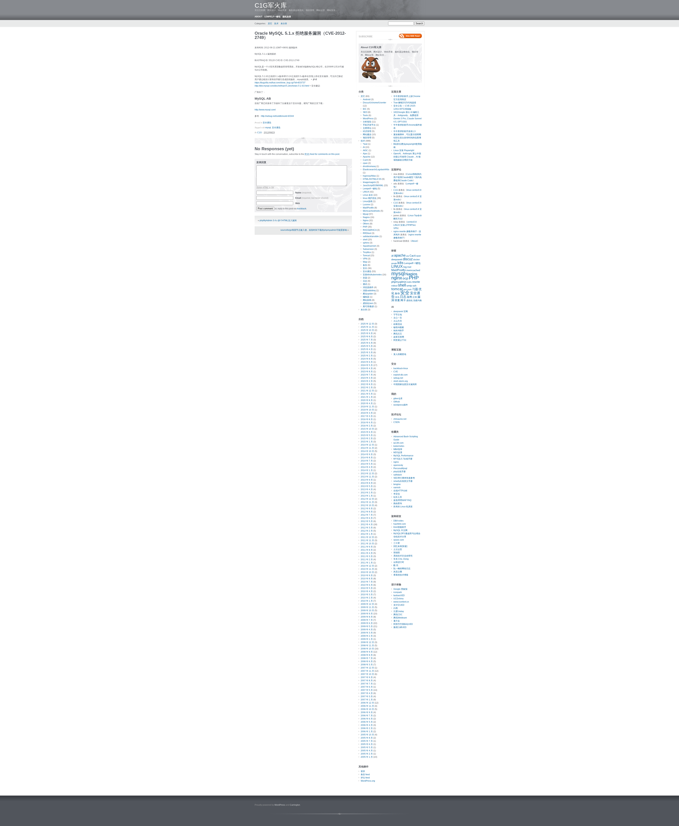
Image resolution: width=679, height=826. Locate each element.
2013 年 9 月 (367, 480)
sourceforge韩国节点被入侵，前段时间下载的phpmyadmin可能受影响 (313, 230)
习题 (415, 289)
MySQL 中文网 (400, 530)
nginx (396, 277)
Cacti (365, 160)
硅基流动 (397, 324)
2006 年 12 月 (367, 703)
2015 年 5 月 (367, 435)
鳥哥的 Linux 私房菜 (403, 506)
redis (409, 282)
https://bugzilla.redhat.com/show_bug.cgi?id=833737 (280, 82)
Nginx (365, 220)
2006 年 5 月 (367, 722)
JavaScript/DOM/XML (373, 185)
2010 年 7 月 (367, 582)
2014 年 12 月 (367, 445)
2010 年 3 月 (367, 594)
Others (366, 223)
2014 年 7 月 (367, 461)
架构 (409, 297)
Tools (365, 115)
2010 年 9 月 (367, 575)
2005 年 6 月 (367, 744)
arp (407, 256)
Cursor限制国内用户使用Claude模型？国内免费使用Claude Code (407, 177)
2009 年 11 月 (367, 607)
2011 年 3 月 (367, 556)
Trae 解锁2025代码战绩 (404, 102)
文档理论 (367, 128)
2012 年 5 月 (367, 521)
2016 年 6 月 (367, 422)
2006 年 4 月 (367, 725)
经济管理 (367, 131)
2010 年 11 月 (367, 569)
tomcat (397, 289)
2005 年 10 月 (367, 734)
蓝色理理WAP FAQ (402, 500)
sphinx (366, 243)
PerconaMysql (400, 468)
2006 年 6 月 (367, 719)
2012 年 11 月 (367, 502)
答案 (397, 300)
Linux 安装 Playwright (403, 150)
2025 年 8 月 (367, 336)
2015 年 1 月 (367, 441)
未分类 (284, 23)
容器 (365, 278)
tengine (397, 484)
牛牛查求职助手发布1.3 (404, 131)
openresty (398, 465)
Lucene (366, 204)
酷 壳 (395, 565)
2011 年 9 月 (367, 547)
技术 (276, 23)
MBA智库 (397, 449)
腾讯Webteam (400, 617)
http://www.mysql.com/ (265, 109)
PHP (365, 227)
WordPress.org (368, 781)
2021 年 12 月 (367, 390)
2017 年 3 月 (367, 416)
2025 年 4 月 (367, 349)
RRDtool (367, 233)
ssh (414, 285)
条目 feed (365, 774)
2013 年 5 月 (367, 486)
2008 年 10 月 (367, 648)
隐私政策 (287, 16)
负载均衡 (417, 300)
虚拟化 (409, 300)
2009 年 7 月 (367, 620)
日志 (365, 281)
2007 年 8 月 (367, 680)
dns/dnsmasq (369, 166)
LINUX (366, 192)
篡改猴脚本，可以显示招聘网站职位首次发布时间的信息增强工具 (407, 137)
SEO (365, 112)
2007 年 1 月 (367, 699)
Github (396, 401)
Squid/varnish (369, 246)
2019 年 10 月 (367, 410)
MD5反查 (397, 452)
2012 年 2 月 (367, 531)
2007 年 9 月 (367, 677)
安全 (365, 268)
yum (409, 289)
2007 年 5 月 (367, 690)
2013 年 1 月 (367, 496)
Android (366, 99)
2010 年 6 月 (367, 585)
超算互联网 (398, 337)
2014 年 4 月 (367, 467)
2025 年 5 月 (367, 346)
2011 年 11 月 (367, 540)
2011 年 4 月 (367, 553)
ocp (405, 278)
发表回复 (261, 162)
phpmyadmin (398, 281)
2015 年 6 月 (367, 432)
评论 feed (365, 777)
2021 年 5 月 (367, 394)
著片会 (396, 621)
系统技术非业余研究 (403, 556)
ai (392, 255)
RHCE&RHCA (369, 230)
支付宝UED (398, 605)
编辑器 (366, 297)
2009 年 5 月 (367, 626)
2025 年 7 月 (367, 340)
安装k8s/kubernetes (372, 274)
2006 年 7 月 (367, 715)
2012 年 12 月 (367, 499)
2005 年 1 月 (367, 757)
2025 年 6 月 (367, 343)
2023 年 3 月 (367, 378)
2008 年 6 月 (367, 661)
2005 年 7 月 (367, 741)
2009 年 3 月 (367, 633)
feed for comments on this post (322, 154)
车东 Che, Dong (401, 559)
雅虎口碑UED (400, 627)
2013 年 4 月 (367, 489)
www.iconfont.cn (401, 602)
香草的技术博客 (400, 575)
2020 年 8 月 (367, 400)
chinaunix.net (399, 419)
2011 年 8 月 (367, 550)
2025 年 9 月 (367, 333)
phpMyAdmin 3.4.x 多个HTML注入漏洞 (278, 220)
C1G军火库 (271, 5)
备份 (365, 265)
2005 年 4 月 (367, 750)
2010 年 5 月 (367, 588)
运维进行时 (398, 562)
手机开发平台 (369, 125)
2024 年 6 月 (367, 362)
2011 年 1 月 (367, 562)
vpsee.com (398, 540)
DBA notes (398, 521)
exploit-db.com (400, 375)
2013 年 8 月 (367, 483)
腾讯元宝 (397, 333)
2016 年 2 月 (367, 426)
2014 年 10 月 (367, 451)
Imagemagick (369, 182)
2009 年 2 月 (367, 636)
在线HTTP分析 (400, 490)
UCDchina (398, 598)
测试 (365, 284)
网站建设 (367, 134)
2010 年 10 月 (367, 572)
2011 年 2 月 (367, 559)
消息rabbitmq (369, 290)
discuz (408, 259)
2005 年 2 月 (367, 754)
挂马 (397, 297)
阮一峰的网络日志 (401, 568)
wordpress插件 (400, 405)
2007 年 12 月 (367, 668)
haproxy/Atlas (369, 176)
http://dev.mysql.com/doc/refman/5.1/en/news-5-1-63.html (282, 86)
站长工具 (397, 497)
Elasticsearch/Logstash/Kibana (378, 169)
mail (409, 267)
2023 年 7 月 (367, 375)
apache (400, 255)
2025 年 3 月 (367, 352)
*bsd (365, 144)
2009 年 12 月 (367, 604)
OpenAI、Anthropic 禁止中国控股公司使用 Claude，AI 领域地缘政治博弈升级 (407, 156)
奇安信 (396, 494)
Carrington (295, 805)
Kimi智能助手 (399, 527)
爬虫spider (368, 293)
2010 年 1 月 (367, 601)
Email (311, 198)
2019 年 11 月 (367, 406)
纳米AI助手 (398, 330)
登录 (363, 771)
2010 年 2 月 (367, 597)
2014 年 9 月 (367, 454)
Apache (366, 157)
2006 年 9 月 (367, 712)
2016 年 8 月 (367, 419)
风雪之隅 (397, 571)
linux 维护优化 (369, 198)
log (405, 267)
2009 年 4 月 (367, 629)
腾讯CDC (397, 614)
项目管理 (367, 137)
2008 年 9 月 (367, 652)
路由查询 (397, 503)
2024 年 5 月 (367, 365)
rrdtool (394, 286)
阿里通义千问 (399, 340)
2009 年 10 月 (367, 610)
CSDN (396, 422)
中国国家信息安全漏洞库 (405, 384)
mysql (268, 127)
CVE (395, 371)
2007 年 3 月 (367, 696)
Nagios (366, 217)
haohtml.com (399, 524)
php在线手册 (399, 471)
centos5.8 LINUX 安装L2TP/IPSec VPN (405, 225)
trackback (301, 208)
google (394, 263)
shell (365, 239)
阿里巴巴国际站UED (403, 624)
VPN (365, 258)
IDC (365, 109)
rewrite (416, 281)
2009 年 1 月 (367, 639)
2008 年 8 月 (367, 655)
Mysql (365, 214)
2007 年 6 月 (367, 687)
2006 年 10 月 (367, 709)
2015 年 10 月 (367, 429)
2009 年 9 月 (367, 613)
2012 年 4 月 (367, 524)
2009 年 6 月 (367, 623)
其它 (270, 23)
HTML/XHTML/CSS (372, 179)
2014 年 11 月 (367, 448)
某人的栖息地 (399, 354)
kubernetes (398, 446)
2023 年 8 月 (367, 371)
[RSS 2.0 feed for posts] (410, 36)
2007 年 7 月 (367, 683)
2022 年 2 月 (367, 387)
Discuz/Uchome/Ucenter (374, 102)
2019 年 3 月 (367, 413)
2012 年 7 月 (367, 515)
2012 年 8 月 (367, 511)
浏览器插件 (368, 287)
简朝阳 (396, 552)
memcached (413, 270)
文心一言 (397, 318)
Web (297, 203)
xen (405, 289)
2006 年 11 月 (367, 706)
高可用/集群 (368, 306)
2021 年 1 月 (367, 397)
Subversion (368, 249)
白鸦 (395, 608)
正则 (415, 297)
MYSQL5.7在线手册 (402, 459)
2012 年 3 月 (367, 527)
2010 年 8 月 (367, 578)
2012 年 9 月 (367, 508)
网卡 (403, 300)
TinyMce (367, 252)
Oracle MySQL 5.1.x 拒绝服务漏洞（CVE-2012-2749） (300, 35)
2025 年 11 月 (367, 327)
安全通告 (267, 122)
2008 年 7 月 (367, 658)
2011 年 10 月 (367, 543)
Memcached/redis (371, 211)
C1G (259, 132)
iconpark (397, 592)
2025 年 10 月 (367, 330)
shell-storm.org (400, 381)
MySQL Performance (403, 455)
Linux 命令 (368, 195)
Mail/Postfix (368, 207)
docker (416, 259)
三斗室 (396, 543)
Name (303, 192)
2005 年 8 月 (367, 738)
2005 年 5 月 (367, 747)
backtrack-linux (400, 368)
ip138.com (398, 443)
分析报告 (367, 122)
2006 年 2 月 (367, 728)
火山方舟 (397, 321)
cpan (365, 163)
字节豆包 (397, 314)
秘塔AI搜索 (398, 327)
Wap (365, 262)
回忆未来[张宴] (400, 546)
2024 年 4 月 (367, 368)
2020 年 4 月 (367, 403)
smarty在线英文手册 (403, 481)
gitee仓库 (397, 398)
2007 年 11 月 (367, 671)
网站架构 (367, 300)
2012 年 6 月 (367, 518)
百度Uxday (398, 611)
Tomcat (366, 255)
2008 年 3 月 (367, 664)
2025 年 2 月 (367, 355)
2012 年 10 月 (367, 505)
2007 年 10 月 (367, 674)
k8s (400, 263)
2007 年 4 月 (367, 693)
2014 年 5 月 (367, 464)
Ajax (365, 153)
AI (364, 147)
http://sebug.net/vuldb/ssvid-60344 (277, 116)
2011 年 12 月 (367, 537)
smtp (409, 285)
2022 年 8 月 (367, 384)
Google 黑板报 (400, 589)
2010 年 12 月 (367, 566)
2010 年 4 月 (367, 591)
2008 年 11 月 (367, 645)
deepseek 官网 (400, 311)
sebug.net (398, 378)
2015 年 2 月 (367, 438)
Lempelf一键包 (272, 16)
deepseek (396, 259)
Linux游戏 (367, 201)
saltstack (397, 475)
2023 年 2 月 (367, 381)
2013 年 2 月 (367, 492)
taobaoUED (399, 595)
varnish (397, 487)
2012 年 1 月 (367, 534)
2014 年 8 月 (367, 457)
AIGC (365, 150)
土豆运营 (397, 549)
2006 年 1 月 (367, 731)
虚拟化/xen (368, 303)
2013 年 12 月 (367, 473)
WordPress (368, 118)
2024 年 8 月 (367, 359)
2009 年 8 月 (367, 617)
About (258, 16)
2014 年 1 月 (367, 470)
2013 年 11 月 (367, 476)
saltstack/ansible (371, 236)
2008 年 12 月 (367, 642)
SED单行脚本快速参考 (404, 478)
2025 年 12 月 (367, 324)
